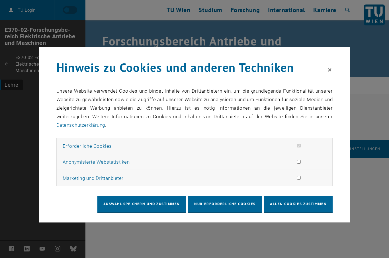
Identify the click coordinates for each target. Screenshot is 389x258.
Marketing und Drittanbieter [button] (93, 178)
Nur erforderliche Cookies (224, 203)
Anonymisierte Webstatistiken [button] (96, 162)
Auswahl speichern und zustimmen (141, 203)
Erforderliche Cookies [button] (87, 146)
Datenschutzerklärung (80, 125)
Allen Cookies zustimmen (298, 203)
